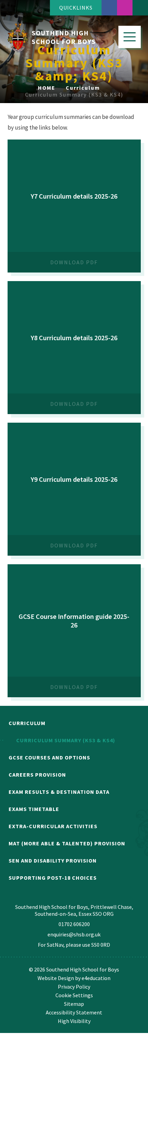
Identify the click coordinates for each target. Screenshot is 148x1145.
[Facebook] (109, 7)
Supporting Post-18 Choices (53, 877)
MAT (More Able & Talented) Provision (67, 843)
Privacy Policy (74, 986)
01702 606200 (74, 924)
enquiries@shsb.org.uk (74, 934)
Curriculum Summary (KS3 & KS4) (74, 94)
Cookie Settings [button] (74, 995)
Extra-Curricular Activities (53, 826)
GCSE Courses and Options (49, 757)
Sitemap (74, 1003)
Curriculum (83, 87)
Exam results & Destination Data (59, 791)
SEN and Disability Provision (53, 860)
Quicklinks (76, 7)
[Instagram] (125, 7)
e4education (96, 978)
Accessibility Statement (74, 1012)
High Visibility (74, 1021)
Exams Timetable (34, 808)
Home (46, 87)
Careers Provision (37, 774)
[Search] (140, 7)
